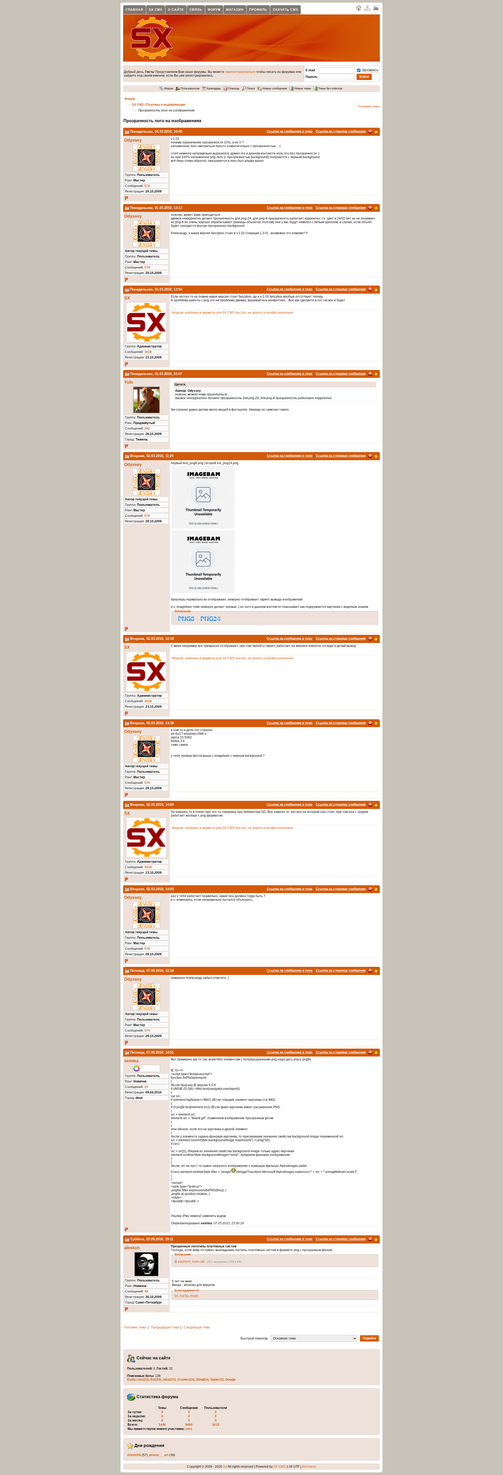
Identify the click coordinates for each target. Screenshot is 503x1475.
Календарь (213, 88)
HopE (194, 1296)
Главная (134, 10)
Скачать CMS (285, 10)
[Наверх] (376, 131)
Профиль (258, 10)
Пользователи (189, 88)
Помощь (233, 88)
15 (146, 1087)
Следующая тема (197, 1327)
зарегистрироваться (240, 72)
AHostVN (134, 1455)
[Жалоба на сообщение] (370, 131)
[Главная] (359, 7)
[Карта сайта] (367, 7)
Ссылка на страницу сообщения (341, 131)
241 (147, 428)
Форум (214, 10)
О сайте (176, 10)
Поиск (250, 88)
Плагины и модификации (165, 104)
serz (188, 1429)
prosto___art (158, 1455)
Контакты (309, 1466)
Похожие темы (369, 106)
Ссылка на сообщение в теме (290, 131)
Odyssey (133, 140)
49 (146, 1291)
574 (147, 186)
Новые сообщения (274, 88)
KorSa (184, 1296)
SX (127, 298)
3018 (148, 352)
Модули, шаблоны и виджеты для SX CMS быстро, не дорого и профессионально (232, 312)
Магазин (235, 10)
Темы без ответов (330, 88)
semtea (131, 1061)
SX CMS (155, 10)
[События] (127, 131)
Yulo (128, 382)
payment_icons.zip (191, 1261)
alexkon (132, 1248)
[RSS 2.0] (376, 7)
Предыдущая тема (165, 1327)
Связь (195, 10)
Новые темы (302, 88)
